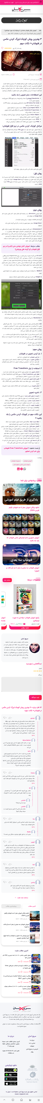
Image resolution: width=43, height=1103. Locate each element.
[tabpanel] (21, 927)
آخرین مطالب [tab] (32, 906)
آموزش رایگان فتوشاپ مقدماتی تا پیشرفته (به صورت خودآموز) (20, 30)
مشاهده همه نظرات (22, 898)
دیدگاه (40, 675)
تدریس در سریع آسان (32, 1049)
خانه (40, 30)
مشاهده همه (7, 580)
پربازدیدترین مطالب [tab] (11, 906)
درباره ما (32, 1040)
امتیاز (40, 668)
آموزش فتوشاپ (28, 461)
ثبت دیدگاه (35, 697)
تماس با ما (32, 1043)
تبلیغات (32, 1046)
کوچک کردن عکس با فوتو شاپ (21, 465)
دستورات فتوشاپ (15, 461)
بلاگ (32, 1052)
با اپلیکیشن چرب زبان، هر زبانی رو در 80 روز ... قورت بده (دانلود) (21, 2)
